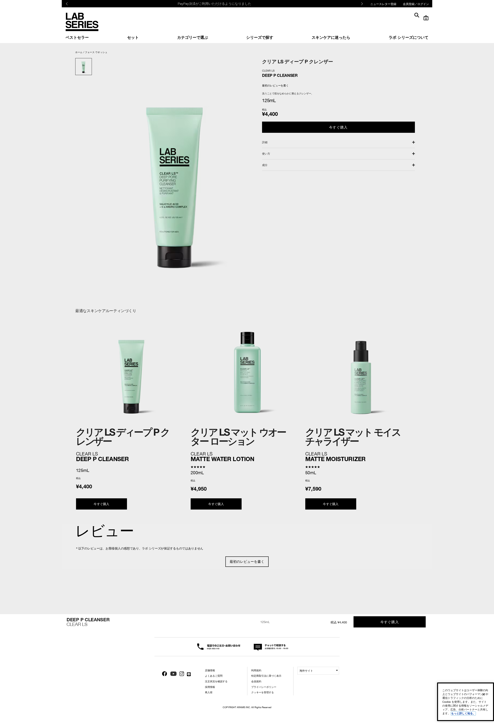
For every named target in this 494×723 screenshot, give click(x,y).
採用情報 (210, 687)
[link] (77, 37)
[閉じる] (483, 694)
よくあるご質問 (213, 675)
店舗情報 (210, 670)
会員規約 (256, 681)
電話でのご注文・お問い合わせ (216, 646)
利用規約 (256, 670)
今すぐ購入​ (338, 127)
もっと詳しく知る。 (463, 713)
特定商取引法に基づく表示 (266, 675)
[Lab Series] (82, 22)
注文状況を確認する (216, 681)
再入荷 (208, 692)
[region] (465, 701)
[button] (338, 142)
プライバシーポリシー (263, 687)
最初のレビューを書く (247, 562)
